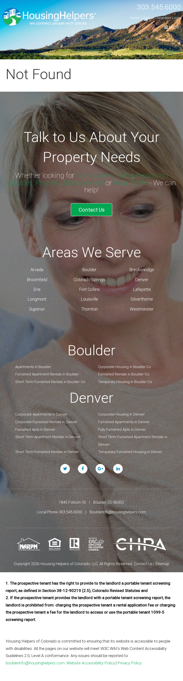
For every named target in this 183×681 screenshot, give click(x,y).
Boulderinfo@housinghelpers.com (118, 512)
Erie (37, 289)
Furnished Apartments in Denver (124, 422)
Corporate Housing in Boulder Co (124, 367)
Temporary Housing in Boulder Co (125, 382)
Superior (37, 309)
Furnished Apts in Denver (35, 429)
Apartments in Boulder (33, 367)
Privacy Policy (129, 663)
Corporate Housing (104, 175)
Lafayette (142, 289)
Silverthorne (142, 299)
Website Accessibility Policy (90, 663)
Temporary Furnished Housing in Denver (130, 452)
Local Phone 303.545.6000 (59, 512)
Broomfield (37, 279)
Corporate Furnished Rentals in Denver (46, 422)
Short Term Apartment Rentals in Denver (47, 437)
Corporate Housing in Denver (121, 414)
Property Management (70, 183)
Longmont (37, 299)
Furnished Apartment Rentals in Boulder (47, 374)
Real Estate (130, 183)
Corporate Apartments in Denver (41, 414)
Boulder (89, 269)
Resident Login (169, 18)
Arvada (36, 269)
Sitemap (162, 564)
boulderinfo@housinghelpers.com (35, 663)
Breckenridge (141, 269)
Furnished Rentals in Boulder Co (123, 374)
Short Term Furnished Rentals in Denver (47, 452)
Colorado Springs (89, 279)
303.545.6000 (159, 7)
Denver (141, 279)
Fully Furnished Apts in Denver (122, 429)
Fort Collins (89, 289)
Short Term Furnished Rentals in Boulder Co (50, 382)
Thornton (89, 309)
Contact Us (92, 210)
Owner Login (140, 18)
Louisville (89, 299)
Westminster (142, 309)
